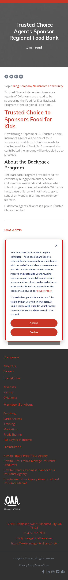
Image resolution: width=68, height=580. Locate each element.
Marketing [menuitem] (10, 429)
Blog (16, 86)
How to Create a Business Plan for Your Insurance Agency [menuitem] (29, 472)
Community (55, 86)
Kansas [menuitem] (8, 392)
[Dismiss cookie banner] (56, 246)
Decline (34, 332)
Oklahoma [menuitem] (10, 397)
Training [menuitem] (9, 424)
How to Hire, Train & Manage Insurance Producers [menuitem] (29, 463)
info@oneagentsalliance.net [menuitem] (34, 538)
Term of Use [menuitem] (42, 565)
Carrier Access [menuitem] (12, 419)
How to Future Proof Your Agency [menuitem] (25, 456)
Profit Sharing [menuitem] (12, 434)
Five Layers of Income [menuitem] (17, 440)
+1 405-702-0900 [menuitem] (34, 533)
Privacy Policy (44, 290)
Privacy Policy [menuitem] (27, 565)
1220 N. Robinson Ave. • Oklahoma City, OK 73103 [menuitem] (34, 526)
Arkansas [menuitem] (9, 387)
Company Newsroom (33, 86)
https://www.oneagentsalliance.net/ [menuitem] (34, 543)
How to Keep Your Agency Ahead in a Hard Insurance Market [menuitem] (31, 481)
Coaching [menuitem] (9, 413)
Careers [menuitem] (8, 371)
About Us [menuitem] (9, 366)
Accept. (34, 322)
